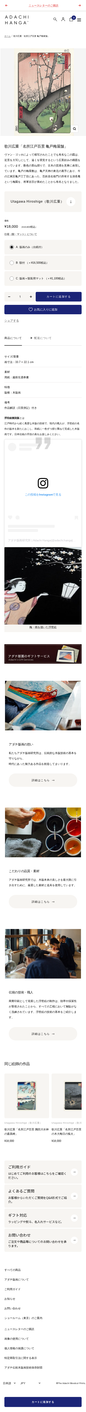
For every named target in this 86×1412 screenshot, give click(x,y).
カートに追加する (43, 1401)
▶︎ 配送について (41, 338)
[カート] (71, 20)
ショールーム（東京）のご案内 (23, 1318)
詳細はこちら (41, 780)
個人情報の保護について (19, 1348)
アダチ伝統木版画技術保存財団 (23, 1367)
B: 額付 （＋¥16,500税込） (32, 262)
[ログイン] (63, 19)
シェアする (11, 320)
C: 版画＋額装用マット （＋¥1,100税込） (41, 278)
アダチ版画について (16, 1279)
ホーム (7, 36)
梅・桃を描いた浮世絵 (43, 627)
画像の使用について (16, 1338)
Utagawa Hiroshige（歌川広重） (23, 1123)
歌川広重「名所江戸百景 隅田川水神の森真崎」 (26, 1131)
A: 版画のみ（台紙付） (30, 247)
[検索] (55, 20)
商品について (13, 338)
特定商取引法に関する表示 (20, 1358)
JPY (22, 1383)
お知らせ (9, 1298)
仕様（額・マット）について (20, 234)
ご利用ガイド (12, 1289)
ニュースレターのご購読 (43, 5)
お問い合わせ (12, 1308)
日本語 (7, 1383)
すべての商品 (12, 1269)
